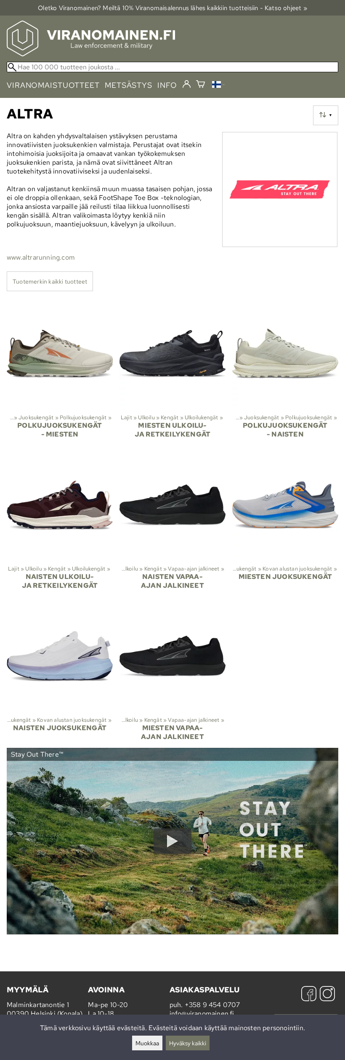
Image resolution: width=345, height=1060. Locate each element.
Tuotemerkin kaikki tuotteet (50, 281)
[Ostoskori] (200, 85)
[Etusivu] (91, 54)
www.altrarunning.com (41, 257)
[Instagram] (327, 994)
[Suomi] (218, 85)
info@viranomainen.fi (202, 1013)
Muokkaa (147, 1043)
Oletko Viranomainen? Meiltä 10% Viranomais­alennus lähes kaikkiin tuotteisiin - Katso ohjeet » (172, 8)
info (167, 85)
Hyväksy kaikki (187, 1043)
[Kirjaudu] (186, 84)
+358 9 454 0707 (212, 1004)
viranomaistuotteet (53, 85)
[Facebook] (308, 994)
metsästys (128, 85)
